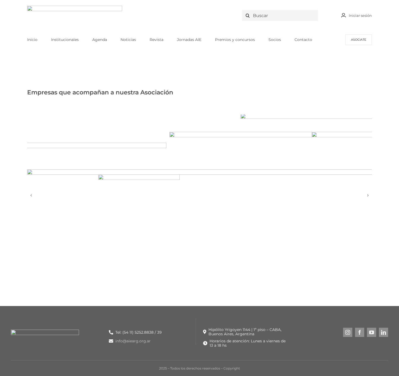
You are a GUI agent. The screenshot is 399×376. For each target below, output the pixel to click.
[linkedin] (383, 332)
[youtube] (371, 332)
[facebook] (359, 332)
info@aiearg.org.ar (133, 341)
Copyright (231, 368)
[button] (31, 195)
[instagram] (347, 332)
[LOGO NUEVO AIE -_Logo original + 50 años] (74, 7)
